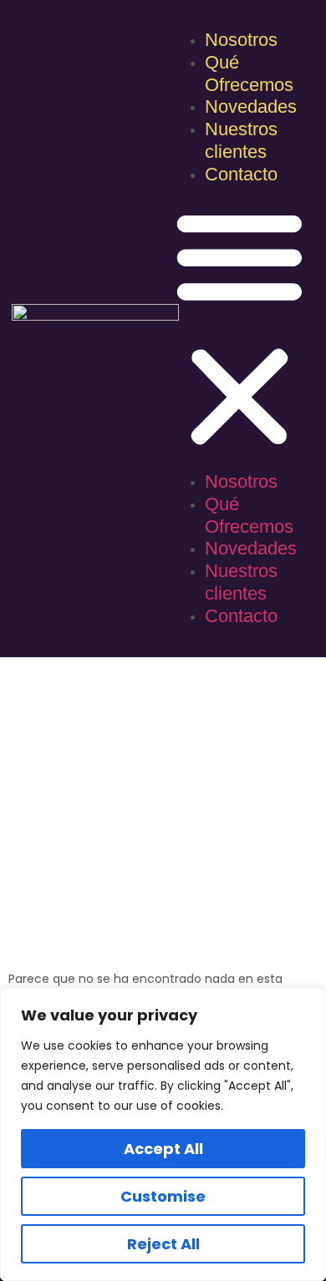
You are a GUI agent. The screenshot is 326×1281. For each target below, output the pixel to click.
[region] (163, 1134)
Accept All (163, 1148)
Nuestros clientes (241, 140)
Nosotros (241, 39)
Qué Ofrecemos (249, 73)
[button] (239, 329)
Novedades (251, 106)
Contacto (241, 174)
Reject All (163, 1243)
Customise (163, 1196)
